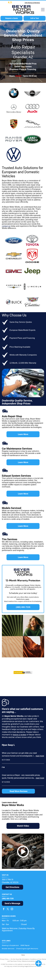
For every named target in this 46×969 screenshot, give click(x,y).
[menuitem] (11, 945)
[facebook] (3, 909)
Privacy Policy (4, 959)
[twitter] (8, 909)
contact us (6, 226)
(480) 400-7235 (8, 898)
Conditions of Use (35, 959)
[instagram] (12, 909)
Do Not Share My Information (20, 959)
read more (40, 756)
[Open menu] (43, 9)
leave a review (19, 734)
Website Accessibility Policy (30, 961)
